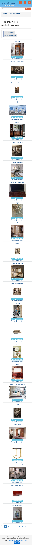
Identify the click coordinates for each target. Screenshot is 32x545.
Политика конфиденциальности (18, 540)
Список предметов (11, 35)
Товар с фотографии (17, 58)
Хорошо (16, 542)
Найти (28, 9)
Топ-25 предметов (9, 32)
